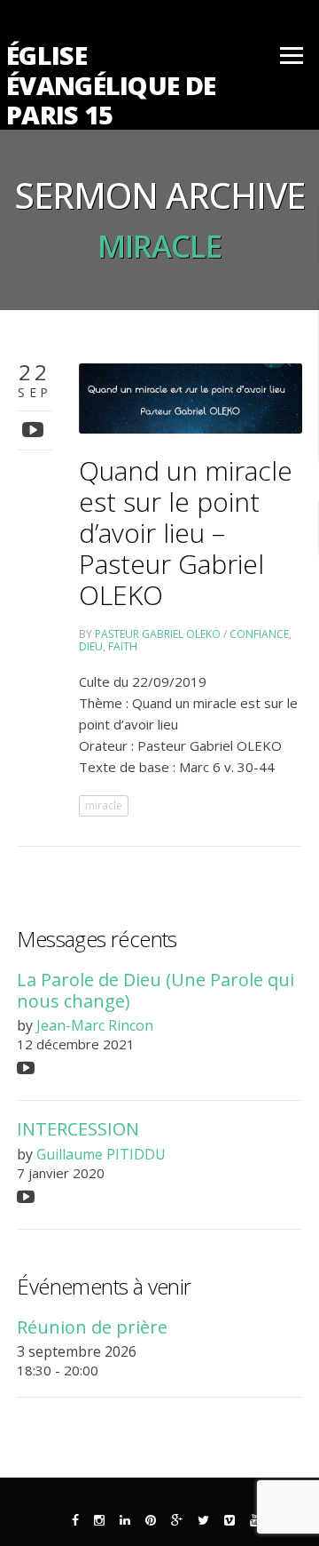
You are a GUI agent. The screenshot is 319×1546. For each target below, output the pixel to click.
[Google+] (177, 1520)
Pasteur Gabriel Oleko (158, 634)
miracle (103, 805)
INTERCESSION (78, 1129)
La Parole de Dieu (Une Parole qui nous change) (155, 990)
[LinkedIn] (125, 1520)
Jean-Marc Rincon (94, 1025)
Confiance (259, 634)
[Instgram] (99, 1520)
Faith (122, 646)
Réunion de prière (92, 1327)
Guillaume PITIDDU (101, 1154)
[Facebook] (75, 1520)
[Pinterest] (150, 1520)
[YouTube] (255, 1520)
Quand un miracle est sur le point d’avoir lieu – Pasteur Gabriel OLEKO (185, 532)
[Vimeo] (229, 1520)
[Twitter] (203, 1520)
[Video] (35, 428)
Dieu (91, 646)
